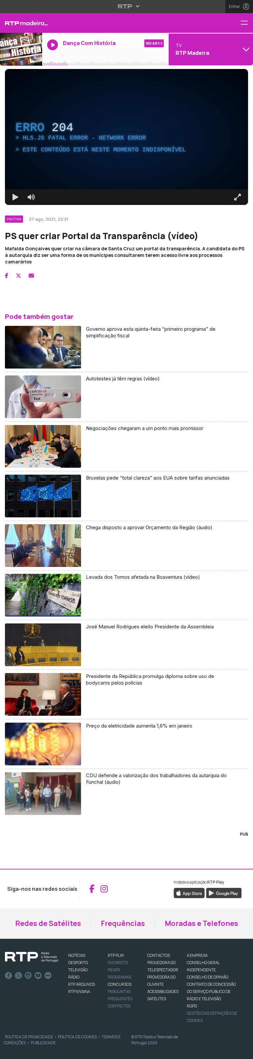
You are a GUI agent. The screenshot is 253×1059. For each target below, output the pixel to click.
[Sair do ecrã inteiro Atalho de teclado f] (242, 1051)
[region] (126, 529)
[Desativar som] (26, 1051)
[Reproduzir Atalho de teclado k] (10, 1051)
